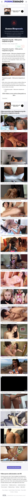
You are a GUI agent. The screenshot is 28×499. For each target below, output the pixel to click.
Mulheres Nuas (11, 487)
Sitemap (16, 491)
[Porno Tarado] (14, 2)
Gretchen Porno (4, 485)
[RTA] (4, 495)
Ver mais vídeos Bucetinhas (14, 467)
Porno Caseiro (4, 487)
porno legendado (8, 479)
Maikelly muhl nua (12, 485)
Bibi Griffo (23, 487)
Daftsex (17, 487)
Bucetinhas (5, 98)
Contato (12, 491)
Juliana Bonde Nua (21, 485)
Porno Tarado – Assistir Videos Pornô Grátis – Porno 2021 (14, 490)
